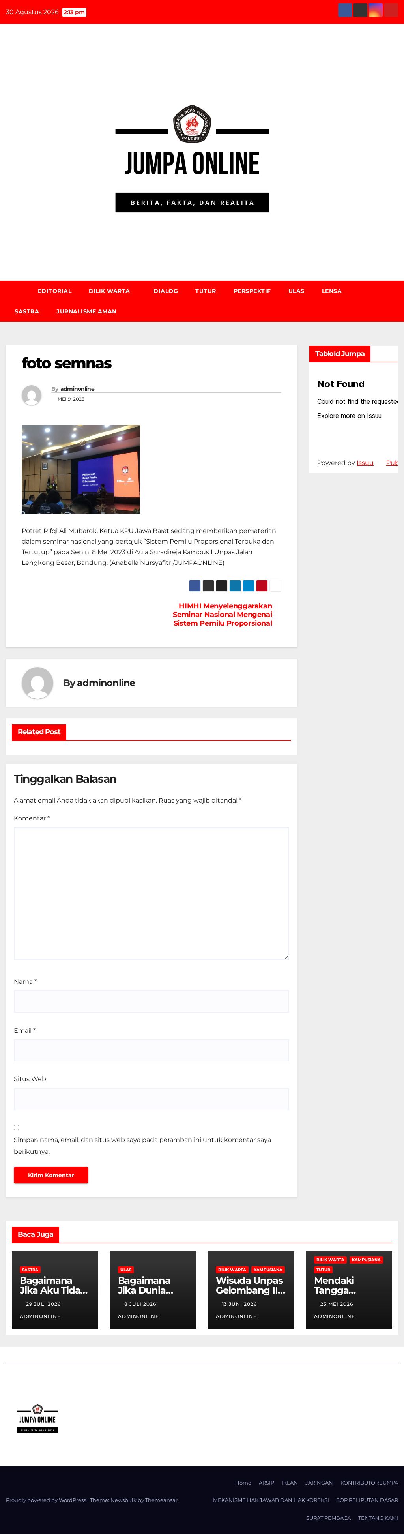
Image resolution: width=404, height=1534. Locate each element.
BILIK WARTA (110, 290)
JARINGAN (319, 1483)
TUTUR (205, 290)
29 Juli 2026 (44, 1304)
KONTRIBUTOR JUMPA (369, 1483)
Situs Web (30, 1079)
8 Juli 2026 (141, 1304)
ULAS (296, 290)
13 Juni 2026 (240, 1304)
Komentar (32, 818)
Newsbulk (123, 1500)
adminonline (77, 388)
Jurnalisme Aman (86, 311)
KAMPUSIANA (268, 1269)
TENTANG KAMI (378, 1518)
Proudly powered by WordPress (46, 1500)
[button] (395, 301)
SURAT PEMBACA (328, 1518)
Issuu (365, 463)
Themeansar (161, 1500)
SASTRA (27, 311)
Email (25, 1030)
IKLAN (290, 1483)
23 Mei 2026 (337, 1304)
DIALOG (165, 290)
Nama (25, 981)
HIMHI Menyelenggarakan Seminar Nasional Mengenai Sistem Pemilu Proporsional (222, 615)
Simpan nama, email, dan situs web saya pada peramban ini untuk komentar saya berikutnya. (142, 1145)
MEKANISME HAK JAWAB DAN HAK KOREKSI (271, 1500)
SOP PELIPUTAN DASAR (367, 1500)
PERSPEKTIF (252, 290)
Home (243, 1483)
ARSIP (266, 1483)
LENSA (333, 290)
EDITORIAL (55, 290)
